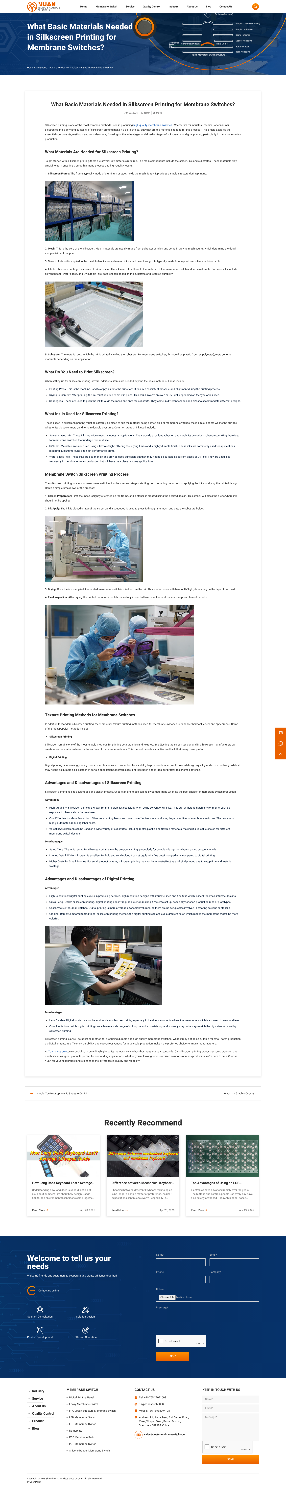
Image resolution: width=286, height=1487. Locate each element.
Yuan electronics (58, 1052)
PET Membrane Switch (82, 1444)
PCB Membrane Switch (82, 1437)
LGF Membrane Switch (82, 1424)
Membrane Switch (106, 7)
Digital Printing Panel (81, 1398)
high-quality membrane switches (152, 125)
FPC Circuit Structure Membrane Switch (92, 1411)
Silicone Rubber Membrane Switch (89, 1451)
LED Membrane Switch (82, 1417)
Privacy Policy (34, 1482)
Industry (173, 7)
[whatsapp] (280, 743)
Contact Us (225, 7)
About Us (192, 7)
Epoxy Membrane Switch (83, 1404)
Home (83, 7)
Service (130, 7)
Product (38, 1421)
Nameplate (75, 1431)
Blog (208, 7)
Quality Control (151, 7)
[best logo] (43, 6)
